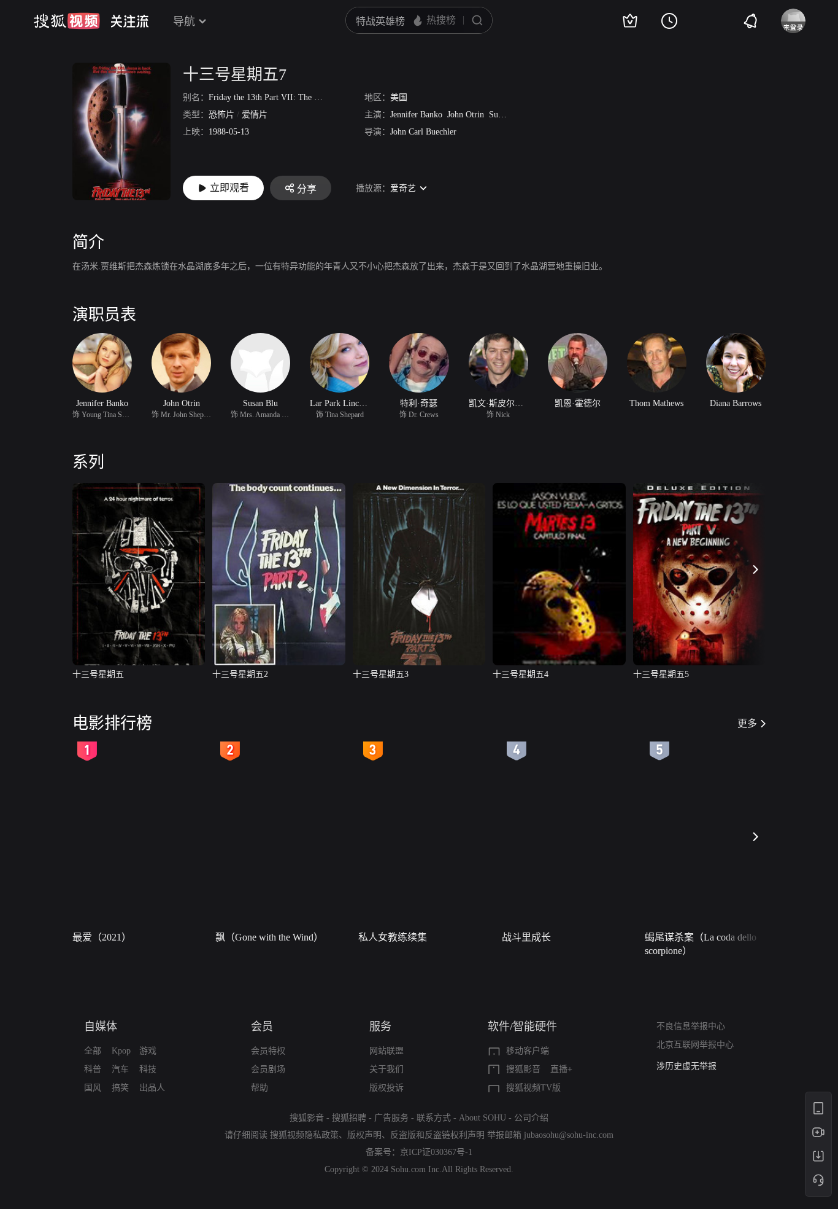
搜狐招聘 (349, 1117)
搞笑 (120, 1087)
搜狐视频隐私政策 (304, 1135)
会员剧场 (268, 1069)
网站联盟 (386, 1050)
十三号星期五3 (381, 674)
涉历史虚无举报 (686, 1066)
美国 (398, 97)
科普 (92, 1069)
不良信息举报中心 (690, 1026)
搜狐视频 (67, 21)
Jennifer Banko (416, 114)
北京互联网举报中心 (695, 1044)
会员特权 (268, 1050)
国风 (92, 1087)
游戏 (147, 1050)
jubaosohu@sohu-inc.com (568, 1135)
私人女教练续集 (392, 937)
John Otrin (465, 114)
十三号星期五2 (240, 674)
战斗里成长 (526, 937)
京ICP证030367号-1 (436, 1152)
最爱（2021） (101, 937)
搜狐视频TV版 (533, 1087)
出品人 (152, 1087)
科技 (147, 1069)
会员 (262, 1026)
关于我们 (386, 1069)
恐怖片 (221, 114)
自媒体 (100, 1026)
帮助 (259, 1087)
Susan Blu (506, 114)
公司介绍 (531, 1117)
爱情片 (254, 114)
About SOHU (482, 1117)
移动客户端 (527, 1050)
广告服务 (391, 1117)
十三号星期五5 (661, 674)
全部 (92, 1050)
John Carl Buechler (423, 131)
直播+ (561, 1069)
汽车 (120, 1069)
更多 (747, 723)
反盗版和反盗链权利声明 (437, 1135)
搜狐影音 (523, 1069)
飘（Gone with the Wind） (269, 937)
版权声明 (364, 1135)
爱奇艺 (403, 188)
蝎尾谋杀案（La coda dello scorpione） (700, 944)
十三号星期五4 (520, 674)
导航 (184, 21)
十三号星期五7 (234, 75)
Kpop (121, 1050)
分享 (307, 189)
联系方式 (434, 1117)
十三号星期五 (98, 674)
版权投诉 (386, 1087)
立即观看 (229, 187)
